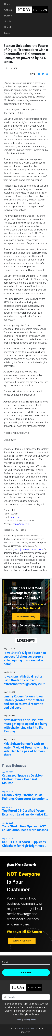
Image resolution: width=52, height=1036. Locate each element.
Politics (8, 15)
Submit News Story (26, 616)
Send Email (15, 517)
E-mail (5, 962)
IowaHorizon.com (25, 1028)
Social (7, 27)
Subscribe (26, 972)
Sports (7, 21)
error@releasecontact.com (29, 549)
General (8, 9)
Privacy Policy (30, 1019)
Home (8, 3)
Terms (18, 1019)
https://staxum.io (21, 524)
